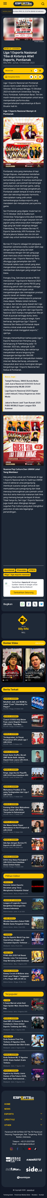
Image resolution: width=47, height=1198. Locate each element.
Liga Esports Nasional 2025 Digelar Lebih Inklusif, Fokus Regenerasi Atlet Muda (22, 394)
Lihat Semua (39, 643)
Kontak (41, 1195)
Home (7, 1104)
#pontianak (9, 570)
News (7, 1109)
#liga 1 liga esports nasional (17, 574)
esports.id (30, 1190)
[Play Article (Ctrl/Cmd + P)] (31, 77)
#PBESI (32, 570)
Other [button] (7, 1125)
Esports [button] (9, 1114)
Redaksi (34, 1195)
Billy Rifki (7, 62)
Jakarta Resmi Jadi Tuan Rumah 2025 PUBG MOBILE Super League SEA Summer (23, 405)
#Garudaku (22, 570)
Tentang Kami (8, 1195)
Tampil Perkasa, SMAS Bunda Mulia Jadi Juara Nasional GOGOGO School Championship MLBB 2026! (22, 384)
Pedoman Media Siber (22, 1195)
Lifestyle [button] (9, 1119)
